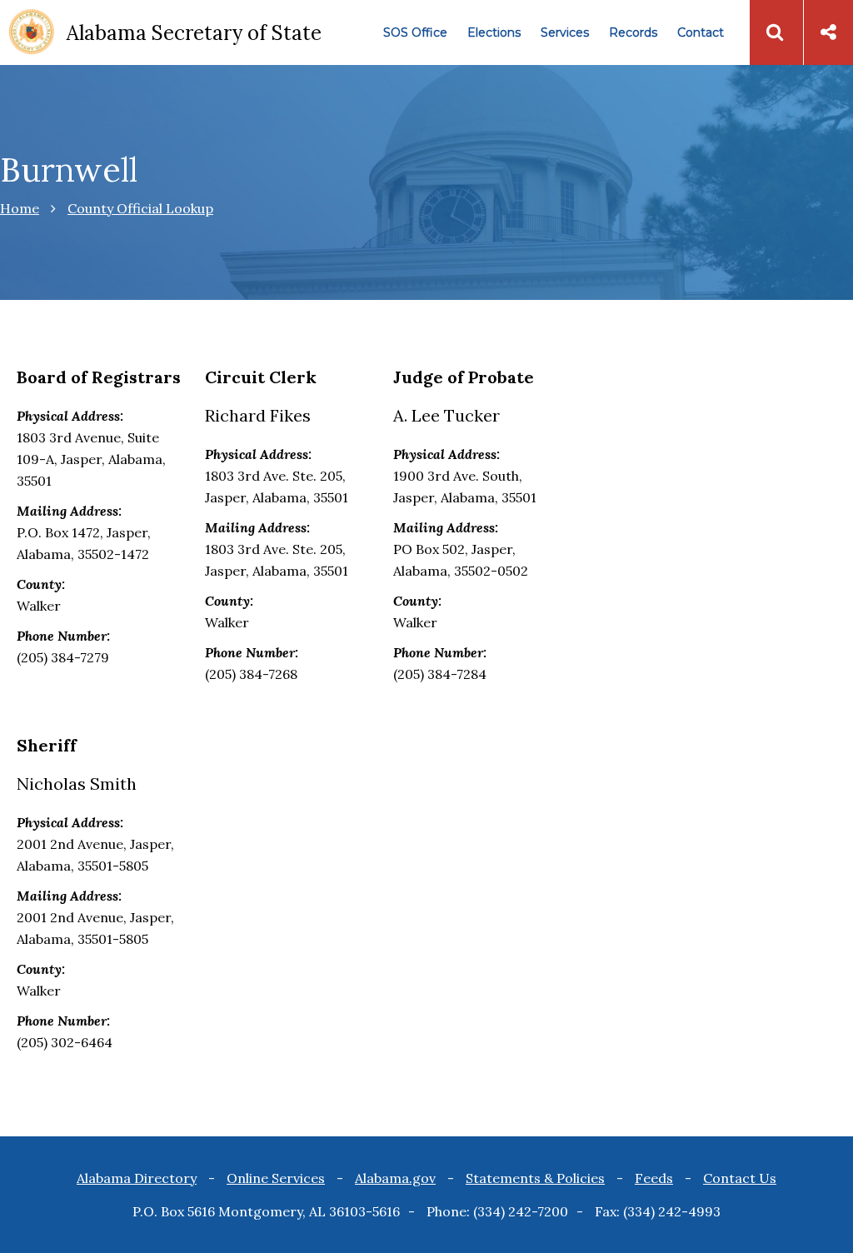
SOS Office (415, 32)
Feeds (654, 1178)
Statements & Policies (535, 1178)
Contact (700, 32)
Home (19, 208)
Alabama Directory (137, 1178)
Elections (494, 32)
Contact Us (739, 1178)
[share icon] (828, 32)
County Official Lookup (140, 208)
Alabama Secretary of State (194, 33)
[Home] (31, 33)
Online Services (276, 1178)
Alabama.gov (395, 1178)
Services (565, 32)
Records (633, 32)
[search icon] (775, 32)
